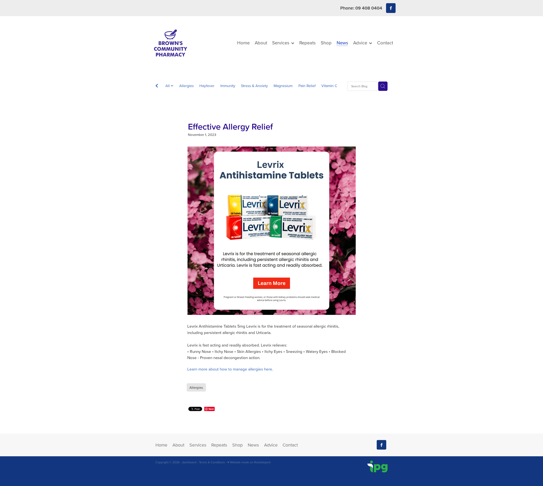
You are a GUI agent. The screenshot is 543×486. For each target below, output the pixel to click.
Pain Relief (307, 85)
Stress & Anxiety (254, 85)
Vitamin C (329, 85)
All (168, 85)
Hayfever (206, 85)
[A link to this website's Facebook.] (391, 8)
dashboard (189, 462)
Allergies (186, 85)
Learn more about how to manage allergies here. (230, 369)
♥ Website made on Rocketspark (249, 462)
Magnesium (283, 85)
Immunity (227, 85)
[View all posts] (156, 86)
